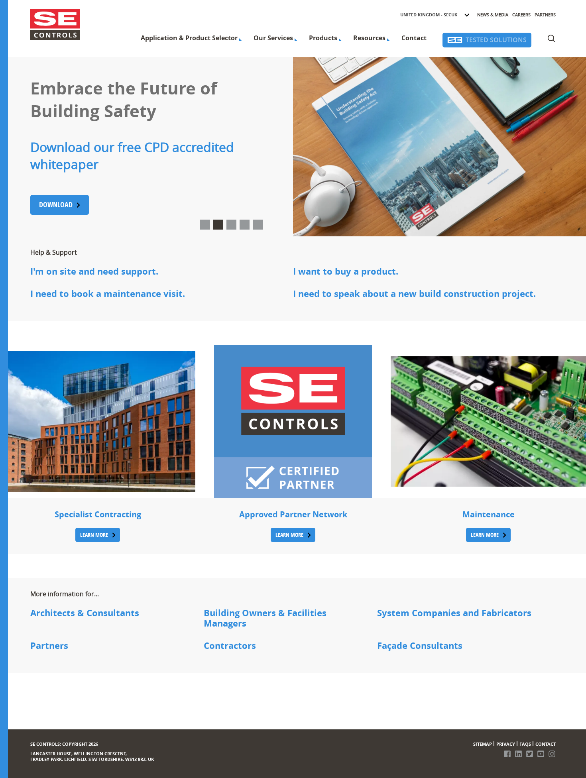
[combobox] (435, 14)
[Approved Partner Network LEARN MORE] (293, 421)
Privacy (505, 744)
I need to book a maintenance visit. (107, 294)
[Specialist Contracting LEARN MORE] (97, 421)
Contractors (230, 646)
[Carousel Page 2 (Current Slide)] (218, 225)
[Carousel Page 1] (205, 225)
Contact (414, 37)
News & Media (492, 15)
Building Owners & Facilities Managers (265, 618)
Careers (521, 15)
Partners (545, 15)
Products (323, 37)
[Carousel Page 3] (231, 225)
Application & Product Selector (189, 37)
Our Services (273, 37)
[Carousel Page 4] (245, 225)
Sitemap (482, 744)
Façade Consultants (419, 646)
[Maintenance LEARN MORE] (488, 421)
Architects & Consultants (84, 613)
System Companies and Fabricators (454, 613)
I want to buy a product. (345, 271)
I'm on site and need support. (94, 271)
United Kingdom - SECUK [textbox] (428, 15)
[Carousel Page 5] (258, 225)
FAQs (525, 744)
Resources (369, 37)
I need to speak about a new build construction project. (414, 294)
